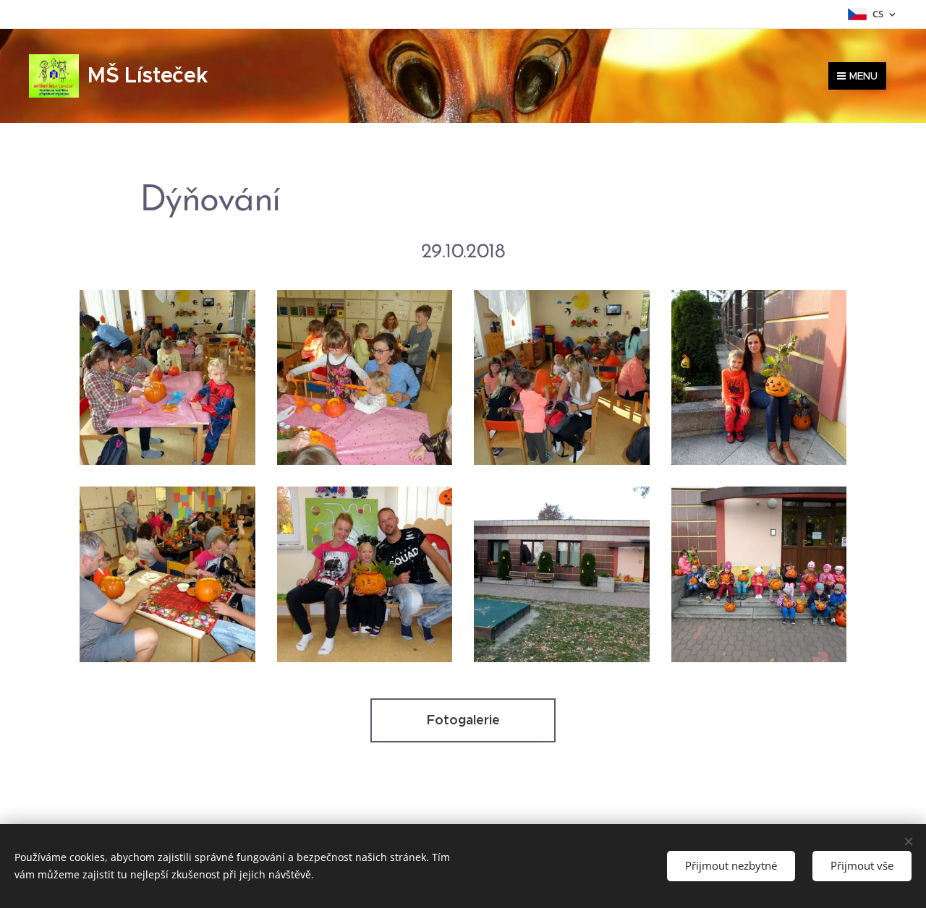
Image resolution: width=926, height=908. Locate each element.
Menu (863, 75)
